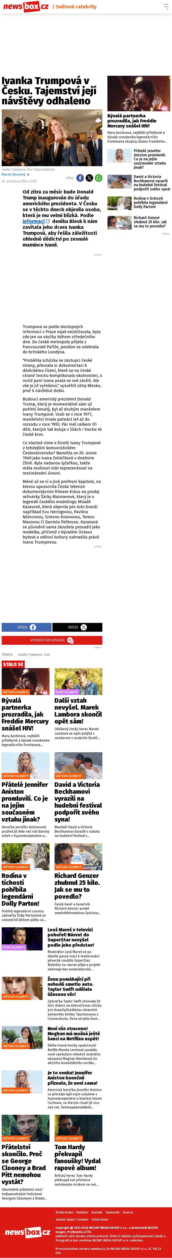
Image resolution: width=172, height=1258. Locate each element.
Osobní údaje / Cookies (72, 1219)
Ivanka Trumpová (30, 655)
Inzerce (128, 1212)
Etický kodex (64, 1212)
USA (47, 655)
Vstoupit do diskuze (47, 640)
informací (34, 221)
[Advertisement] (73, 287)
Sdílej (22, 627)
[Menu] (166, 6)
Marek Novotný (13, 174)
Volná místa (100, 1219)
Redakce (82, 1212)
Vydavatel (112, 1212)
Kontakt (96, 1212)
